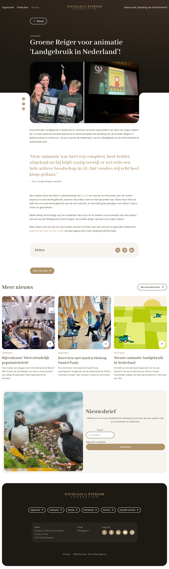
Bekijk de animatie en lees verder (46, 230)
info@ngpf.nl (83, 530)
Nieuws (35, 7)
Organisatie (8, 7)
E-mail (80, 527)
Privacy (66, 554)
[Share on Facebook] (23, 103)
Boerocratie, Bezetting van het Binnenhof (145, 7)
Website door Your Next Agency (89, 554)
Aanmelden (125, 447)
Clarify (84, 195)
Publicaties (22, 7)
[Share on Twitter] (23, 98)
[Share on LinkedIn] (23, 108)
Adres (37, 527)
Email (100, 430)
